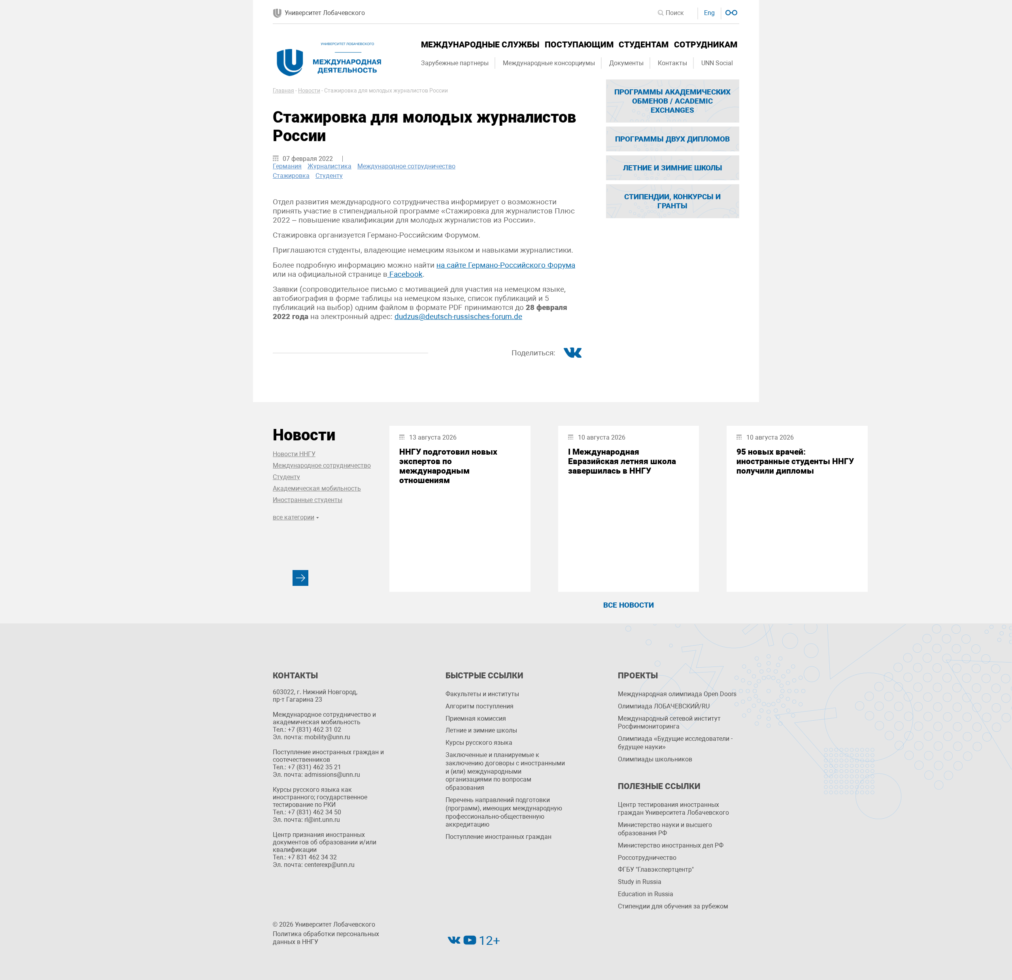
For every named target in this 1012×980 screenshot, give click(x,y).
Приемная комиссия (476, 718)
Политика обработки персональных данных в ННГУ (326, 938)
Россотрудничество (647, 857)
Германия (287, 166)
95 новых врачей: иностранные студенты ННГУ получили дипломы (795, 461)
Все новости (628, 605)
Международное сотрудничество (406, 166)
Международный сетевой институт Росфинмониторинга (669, 723)
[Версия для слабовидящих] (730, 12)
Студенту (329, 175)
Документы (626, 63)
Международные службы (480, 44)
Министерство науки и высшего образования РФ (665, 829)
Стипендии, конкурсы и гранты (672, 201)
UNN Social (717, 63)
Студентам (643, 44)
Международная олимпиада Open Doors (677, 694)
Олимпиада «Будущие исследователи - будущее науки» (675, 743)
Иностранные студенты (307, 500)
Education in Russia (645, 894)
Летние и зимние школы (481, 730)
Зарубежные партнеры (455, 63)
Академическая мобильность (317, 488)
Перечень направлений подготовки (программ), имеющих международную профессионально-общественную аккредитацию (504, 812)
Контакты (672, 63)
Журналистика (329, 166)
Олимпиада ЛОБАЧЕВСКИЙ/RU (664, 706)
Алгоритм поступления (480, 706)
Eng (709, 13)
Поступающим (579, 44)
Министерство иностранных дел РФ (670, 845)
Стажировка (291, 175)
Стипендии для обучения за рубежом (673, 906)
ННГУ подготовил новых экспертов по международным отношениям (448, 466)
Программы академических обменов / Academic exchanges (672, 101)
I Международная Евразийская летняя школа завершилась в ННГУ (622, 461)
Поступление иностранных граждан (498, 836)
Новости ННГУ (294, 454)
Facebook (405, 274)
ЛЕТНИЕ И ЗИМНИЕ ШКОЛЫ (672, 167)
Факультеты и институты (482, 694)
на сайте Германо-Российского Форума (505, 265)
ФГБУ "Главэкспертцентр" (656, 869)
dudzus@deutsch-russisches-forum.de (458, 316)
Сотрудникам (705, 44)
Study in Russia (639, 882)
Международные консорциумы (549, 63)
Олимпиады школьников (655, 759)
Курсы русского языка (479, 742)
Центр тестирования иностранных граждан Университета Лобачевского (673, 809)
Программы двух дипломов (672, 139)
